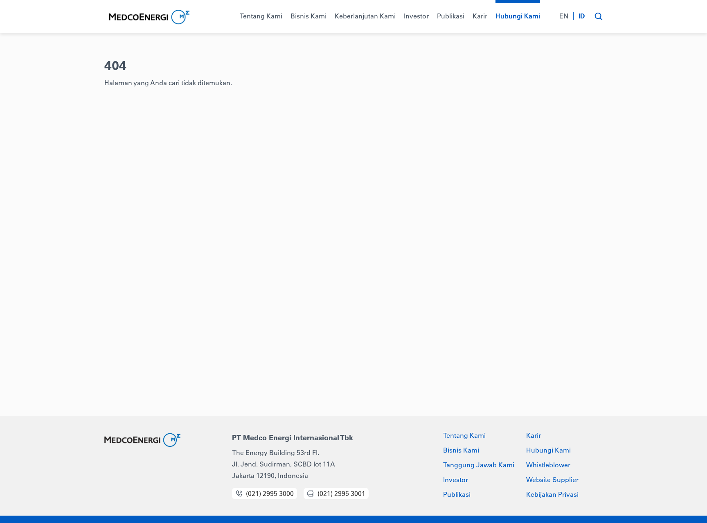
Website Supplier (552, 479)
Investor (455, 479)
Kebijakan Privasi (552, 494)
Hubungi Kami (548, 450)
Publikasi (457, 494)
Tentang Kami (464, 435)
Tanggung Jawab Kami (478, 465)
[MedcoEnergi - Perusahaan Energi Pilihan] (148, 17)
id (582, 16)
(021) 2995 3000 (270, 493)
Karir (533, 435)
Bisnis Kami (461, 450)
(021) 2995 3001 (341, 493)
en (563, 16)
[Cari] (598, 16)
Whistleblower (548, 465)
